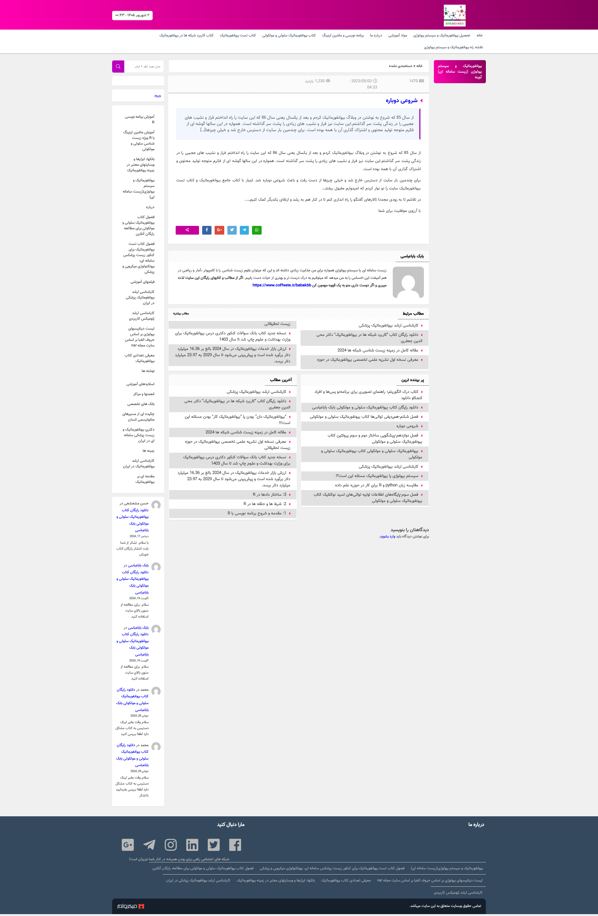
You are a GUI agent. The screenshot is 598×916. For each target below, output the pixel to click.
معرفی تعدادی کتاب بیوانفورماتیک (139, 358)
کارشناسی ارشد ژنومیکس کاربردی (141, 316)
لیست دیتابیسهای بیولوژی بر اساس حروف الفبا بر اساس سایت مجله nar (139, 337)
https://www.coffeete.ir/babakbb (282, 285)
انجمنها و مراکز (143, 394)
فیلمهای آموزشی (142, 282)
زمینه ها (148, 451)
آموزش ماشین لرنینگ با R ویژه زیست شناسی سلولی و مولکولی (138, 141)
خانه (480, 35)
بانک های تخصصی (140, 404)
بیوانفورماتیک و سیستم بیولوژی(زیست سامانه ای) (138, 189)
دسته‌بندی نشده (400, 66)
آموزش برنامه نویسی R (139, 119)
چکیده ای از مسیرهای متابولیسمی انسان (138, 416)
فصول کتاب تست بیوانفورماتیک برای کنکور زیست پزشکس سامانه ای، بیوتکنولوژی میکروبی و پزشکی (138, 258)
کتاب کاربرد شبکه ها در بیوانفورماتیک (186, 35)
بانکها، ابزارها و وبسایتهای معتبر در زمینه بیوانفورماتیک (140, 164)
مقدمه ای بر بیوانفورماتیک (144, 479)
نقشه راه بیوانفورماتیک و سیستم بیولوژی (453, 47)
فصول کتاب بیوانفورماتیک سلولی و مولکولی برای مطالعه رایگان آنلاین (138, 225)
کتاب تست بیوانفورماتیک (238, 35)
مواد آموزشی (397, 35)
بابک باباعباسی (138, 565)
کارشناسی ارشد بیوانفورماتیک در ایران (138, 463)
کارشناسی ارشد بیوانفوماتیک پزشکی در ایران (140, 297)
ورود (157, 95)
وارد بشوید (387, 536)
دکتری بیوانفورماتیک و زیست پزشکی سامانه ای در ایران (138, 435)
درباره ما (376, 35)
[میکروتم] (131, 907)
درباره (150, 207)
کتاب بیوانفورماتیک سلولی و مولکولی (289, 35)
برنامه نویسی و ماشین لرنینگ (343, 35)
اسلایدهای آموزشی (140, 384)
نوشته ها (148, 371)
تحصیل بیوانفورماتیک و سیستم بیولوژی (441, 35)
